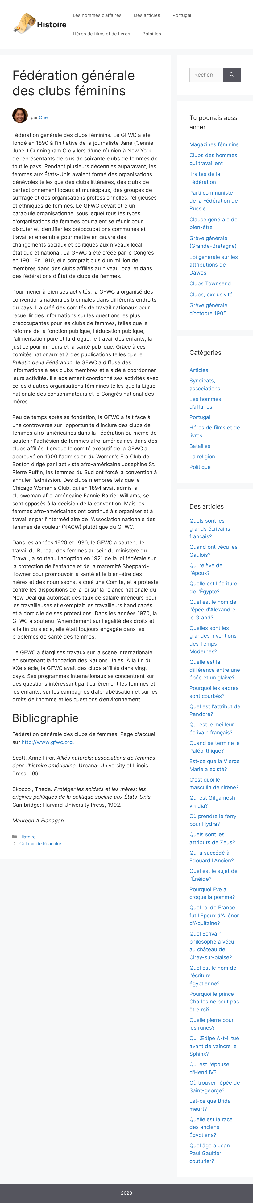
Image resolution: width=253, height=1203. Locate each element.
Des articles (147, 15)
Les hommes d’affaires (97, 15)
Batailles (152, 34)
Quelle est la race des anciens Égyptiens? (211, 1127)
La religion (202, 456)
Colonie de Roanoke (40, 843)
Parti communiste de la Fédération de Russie (213, 201)
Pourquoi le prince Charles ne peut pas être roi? (214, 1002)
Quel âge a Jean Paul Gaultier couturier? (209, 1153)
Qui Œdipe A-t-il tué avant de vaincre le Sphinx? (214, 1046)
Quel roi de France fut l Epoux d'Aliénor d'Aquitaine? (214, 915)
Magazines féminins (214, 144)
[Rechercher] (232, 75)
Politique (200, 467)
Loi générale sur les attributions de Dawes (213, 265)
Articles (198, 370)
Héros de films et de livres (101, 34)
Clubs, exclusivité (211, 294)
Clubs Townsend (210, 283)
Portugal (181, 15)
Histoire (52, 24)
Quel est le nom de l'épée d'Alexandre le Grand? (212, 610)
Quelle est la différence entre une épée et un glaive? (214, 670)
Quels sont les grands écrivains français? (209, 529)
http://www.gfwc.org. (48, 742)
